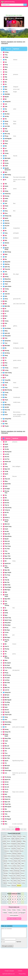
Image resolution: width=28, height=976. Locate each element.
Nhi (5, 561)
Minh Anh (7, 524)
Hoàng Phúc (8, 418)
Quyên (6, 473)
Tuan (6, 343)
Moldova (11, 870)
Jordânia (5, 865)
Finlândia (6, 858)
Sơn (6, 62)
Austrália (4, 841)
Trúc (6, 601)
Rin (5, 228)
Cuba (22, 848)
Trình (6, 338)
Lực (6, 208)
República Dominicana (16, 878)
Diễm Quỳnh (8, 806)
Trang (6, 466)
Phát (6, 394)
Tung (6, 387)
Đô (5, 318)
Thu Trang (7, 575)
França (11, 858)
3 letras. (4, 910)
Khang (6, 177)
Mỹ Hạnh (7, 694)
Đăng (6, 330)
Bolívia (4, 843)
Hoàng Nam (8, 281)
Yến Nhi (7, 449)
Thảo (6, 551)
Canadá (4, 846)
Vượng (6, 321)
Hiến (6, 421)
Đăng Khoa (8, 279)
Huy (6, 59)
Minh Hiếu (7, 306)
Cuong (6, 392)
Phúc (6, 362)
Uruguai (8, 885)
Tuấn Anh (7, 293)
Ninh (6, 172)
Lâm (6, 104)
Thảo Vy (7, 505)
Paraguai (11, 875)
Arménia (22, 838)
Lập (6, 235)
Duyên (6, 529)
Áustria (8, 841)
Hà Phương (8, 675)
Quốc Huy (7, 266)
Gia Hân (7, 531)
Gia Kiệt (7, 407)
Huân (6, 274)
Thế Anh (7, 220)
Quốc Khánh (8, 286)
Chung (6, 367)
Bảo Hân (7, 697)
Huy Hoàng (8, 328)
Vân (6, 750)
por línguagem (21, 912)
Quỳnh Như (8, 483)
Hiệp (6, 77)
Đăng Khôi (7, 261)
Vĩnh (6, 323)
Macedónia (7, 868)
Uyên (6, 486)
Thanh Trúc (8, 811)
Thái (6, 291)
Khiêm (6, 198)
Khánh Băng (8, 722)
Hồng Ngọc (8, 625)
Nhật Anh (7, 223)
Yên (6, 357)
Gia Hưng (7, 353)
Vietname (19, 885)
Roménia (24, 878)
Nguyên (7, 96)
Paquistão (5, 875)
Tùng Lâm (7, 269)
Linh (6, 74)
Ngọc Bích (7, 598)
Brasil (19, 843)
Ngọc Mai (7, 570)
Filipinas (22, 855)
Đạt (5, 99)
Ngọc (6, 615)
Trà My (6, 471)
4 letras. (9, 910)
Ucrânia (23, 883)
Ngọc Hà (7, 704)
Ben (6, 412)
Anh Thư (7, 459)
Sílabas (13, 829)
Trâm (6, 814)
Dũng (6, 67)
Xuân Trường (8, 372)
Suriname (23, 880)
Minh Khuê (7, 724)
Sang (6, 233)
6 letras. (19, 910)
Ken (6, 155)
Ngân (6, 610)
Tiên (6, 651)
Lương (6, 370)
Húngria (15, 860)
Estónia (18, 855)
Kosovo (10, 865)
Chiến (6, 150)
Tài (5, 360)
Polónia (18, 875)
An (5, 179)
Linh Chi (7, 690)
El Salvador (16, 851)
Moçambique (5, 870)
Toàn (6, 72)
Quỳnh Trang (8, 620)
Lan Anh (7, 454)
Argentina (17, 838)
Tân (6, 118)
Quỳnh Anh (8, 563)
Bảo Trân (7, 582)
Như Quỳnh (8, 662)
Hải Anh (7, 311)
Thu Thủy (7, 816)
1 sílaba (24, 910)
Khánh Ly (7, 517)
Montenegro (17, 870)
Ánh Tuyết (7, 755)
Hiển (6, 240)
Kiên (6, 296)
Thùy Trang (8, 546)
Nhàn (6, 660)
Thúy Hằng (7, 796)
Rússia (4, 880)
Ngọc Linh (7, 801)
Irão (5, 863)
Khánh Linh (8, 461)
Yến (6, 495)
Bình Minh (7, 345)
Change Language (9, 970)
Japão (22, 863)
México (21, 868)
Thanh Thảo (8, 558)
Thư (6, 743)
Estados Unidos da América (9, 855)
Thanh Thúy (8, 617)
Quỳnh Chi (7, 779)
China (18, 846)
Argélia (12, 838)
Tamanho (8, 829)
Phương (7, 350)
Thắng (6, 57)
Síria (12, 880)
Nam (6, 89)
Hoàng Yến (7, 731)
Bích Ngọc (7, 637)
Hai (5, 402)
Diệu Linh (7, 541)
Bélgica (24, 841)
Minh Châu (7, 584)
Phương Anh (8, 451)
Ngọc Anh (7, 469)
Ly (5, 476)
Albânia (14, 836)
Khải (6, 128)
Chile (15, 846)
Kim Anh (7, 502)
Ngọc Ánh (7, 533)
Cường (6, 52)
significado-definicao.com (8, 973)
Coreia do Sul (7, 848)
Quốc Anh (7, 333)
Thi (5, 188)
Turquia (18, 883)
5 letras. (14, 910)
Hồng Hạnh (8, 622)
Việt (6, 256)
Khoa (6, 213)
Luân (6, 79)
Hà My (6, 612)
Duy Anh (7, 225)
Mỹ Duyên (7, 765)
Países (17, 829)
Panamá (22, 873)
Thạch (6, 399)
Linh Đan (7, 680)
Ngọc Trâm (7, 556)
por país (15, 912)
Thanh (6, 382)
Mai (5, 644)
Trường (7, 288)
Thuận (6, 131)
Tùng (6, 54)
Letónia (14, 865)
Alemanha (19, 836)
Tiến (6, 183)
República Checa (6, 878)
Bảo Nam (7, 113)
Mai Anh (7, 500)
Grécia (22, 858)
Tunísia (14, 883)
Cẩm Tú (7, 646)
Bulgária (23, 843)
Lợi (5, 148)
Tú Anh (6, 632)
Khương (7, 196)
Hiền (6, 301)
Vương (6, 153)
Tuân (6, 111)
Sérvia (8, 880)
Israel (16, 863)
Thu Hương (8, 777)
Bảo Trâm (7, 758)
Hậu (6, 81)
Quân (6, 201)
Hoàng (6, 191)
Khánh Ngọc (8, 770)
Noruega (6, 873)
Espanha (19, 853)
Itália (19, 863)
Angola (24, 836)
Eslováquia (9, 853)
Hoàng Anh (8, 101)
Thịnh (6, 284)
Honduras (10, 860)
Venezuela (13, 885)
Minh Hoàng (8, 174)
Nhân (6, 254)
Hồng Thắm (8, 738)
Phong (6, 136)
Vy (5, 607)
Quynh (6, 760)
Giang (6, 355)
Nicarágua (23, 870)
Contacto (20, 970)
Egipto (11, 851)
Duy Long (7, 409)
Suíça (19, 880)
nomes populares (14, 915)
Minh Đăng (7, 404)
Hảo (6, 245)
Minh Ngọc (7, 589)
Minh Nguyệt (8, 699)
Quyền (6, 160)
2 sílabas (5, 912)
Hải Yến (7, 512)
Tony (6, 238)
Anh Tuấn (7, 126)
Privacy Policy (22, 973)
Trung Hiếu (7, 380)
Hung (6, 210)
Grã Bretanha (17, 858)
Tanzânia (10, 883)
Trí (5, 313)
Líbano (18, 865)
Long (6, 91)
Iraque (8, 863)
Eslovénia (14, 853)
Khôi (6, 365)
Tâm (6, 385)
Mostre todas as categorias (14, 918)
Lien (6, 773)
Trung (6, 123)
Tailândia (5, 883)
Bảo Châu (7, 682)
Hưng (6, 64)
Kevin (6, 414)
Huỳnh (6, 186)
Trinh (6, 635)
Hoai (6, 719)
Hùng (6, 143)
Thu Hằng (7, 702)
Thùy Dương (8, 507)
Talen (22, 829)
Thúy (6, 577)
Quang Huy (8, 340)
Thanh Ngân (8, 587)
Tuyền (6, 740)
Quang (6, 121)
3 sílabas (10, 912)
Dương (6, 163)
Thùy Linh (7, 478)
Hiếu (6, 69)
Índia (19, 860)
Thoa (6, 753)
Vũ (5, 308)
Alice (6, 823)
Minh (6, 86)
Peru (15, 875)
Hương (6, 729)
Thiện (6, 423)
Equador (22, 851)
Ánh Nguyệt (8, 819)
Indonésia (23, 860)
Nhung (6, 627)
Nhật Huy (7, 264)
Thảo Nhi (7, 712)
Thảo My (7, 579)
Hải (5, 230)
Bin (5, 348)
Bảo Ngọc (7, 630)
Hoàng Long (8, 215)
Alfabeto (3, 829)
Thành (6, 141)
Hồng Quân (8, 335)
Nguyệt (6, 538)
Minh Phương (8, 390)
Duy (6, 109)
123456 (4, 836)
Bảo (6, 303)
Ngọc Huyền (8, 572)
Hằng (6, 481)
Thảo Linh (7, 748)
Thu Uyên (7, 677)
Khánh (6, 205)
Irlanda (12, 863)
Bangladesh (19, 841)
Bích (6, 794)
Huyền (6, 444)
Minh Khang (8, 252)
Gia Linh (7, 787)
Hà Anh (6, 782)
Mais (25, 829)
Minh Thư (7, 687)
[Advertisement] (14, 11)
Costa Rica (13, 848)
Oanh (6, 707)
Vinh (6, 203)
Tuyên (6, 165)
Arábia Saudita (7, 838)
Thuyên (7, 426)
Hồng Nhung (8, 536)
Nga (6, 685)
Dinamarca (6, 851)
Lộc (6, 84)
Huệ (6, 515)
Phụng (6, 375)
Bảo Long (7, 133)
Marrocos (17, 868)
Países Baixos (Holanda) (14, 873)
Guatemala (5, 860)
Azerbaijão (13, 841)
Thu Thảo (7, 548)
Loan (6, 670)
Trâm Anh (7, 543)
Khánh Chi (7, 799)
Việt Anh (7, 242)
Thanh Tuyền (8, 714)
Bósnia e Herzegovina (12, 843)
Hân (6, 497)
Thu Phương (8, 667)
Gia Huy (7, 116)
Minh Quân (7, 158)
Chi (5, 727)
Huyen (6, 791)
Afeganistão (9, 836)
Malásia (12, 868)
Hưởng (6, 276)
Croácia (18, 848)
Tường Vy (7, 510)
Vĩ (5, 377)
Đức (6, 146)
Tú (5, 325)
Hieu (6, 397)
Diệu (6, 592)
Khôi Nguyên (8, 138)
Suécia (15, 880)
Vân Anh (7, 456)
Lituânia (22, 865)
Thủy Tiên (7, 553)
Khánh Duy (8, 193)
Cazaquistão (10, 846)
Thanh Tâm (8, 804)
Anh (6, 271)
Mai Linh (7, 745)
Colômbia (23, 846)
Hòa (6, 259)
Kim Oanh (7, 665)
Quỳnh (6, 218)
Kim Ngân (7, 488)
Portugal (23, 875)
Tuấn (6, 106)
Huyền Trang (8, 526)
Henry (6, 298)
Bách (6, 316)
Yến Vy (6, 789)
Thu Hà (6, 784)
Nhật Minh (7, 94)
